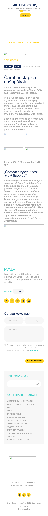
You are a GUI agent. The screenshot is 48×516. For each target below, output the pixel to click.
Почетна (9, 40)
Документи (30, 483)
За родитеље (14, 414)
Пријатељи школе (17, 423)
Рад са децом (14, 427)
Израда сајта (24, 509)
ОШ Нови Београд (12, 70)
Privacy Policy (36, 350)
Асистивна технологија (21, 404)
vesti (18, 291)
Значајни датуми (16, 417)
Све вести (16, 486)
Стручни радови (16, 430)
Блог (17, 66)
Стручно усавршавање (20, 433)
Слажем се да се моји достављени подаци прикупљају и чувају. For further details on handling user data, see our (25, 347)
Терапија (12, 436)
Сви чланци (23, 40)
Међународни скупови (20, 401)
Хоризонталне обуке (18, 440)
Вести (37, 40)
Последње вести (16, 420)
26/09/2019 (11, 60)
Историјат (31, 486)
